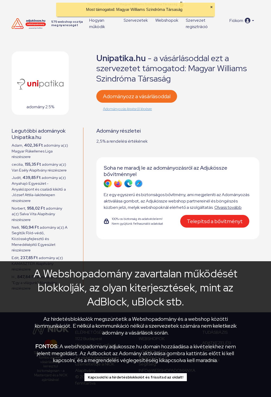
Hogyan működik (97, 23)
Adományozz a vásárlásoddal (136, 96)
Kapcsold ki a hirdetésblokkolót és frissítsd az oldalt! (135, 377)
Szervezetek (136, 20)
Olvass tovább (228, 207)
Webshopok (166, 20)
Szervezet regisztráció (197, 23)
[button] (241, 20)
